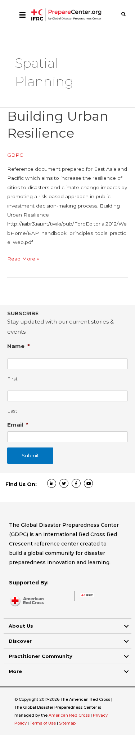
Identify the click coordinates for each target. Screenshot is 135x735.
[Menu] (22, 15)
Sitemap (67, 723)
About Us (21, 626)
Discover (20, 641)
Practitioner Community (40, 656)
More (15, 671)
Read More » (23, 259)
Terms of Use (43, 723)
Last (13, 411)
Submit (30, 455)
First (13, 379)
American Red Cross (70, 715)
